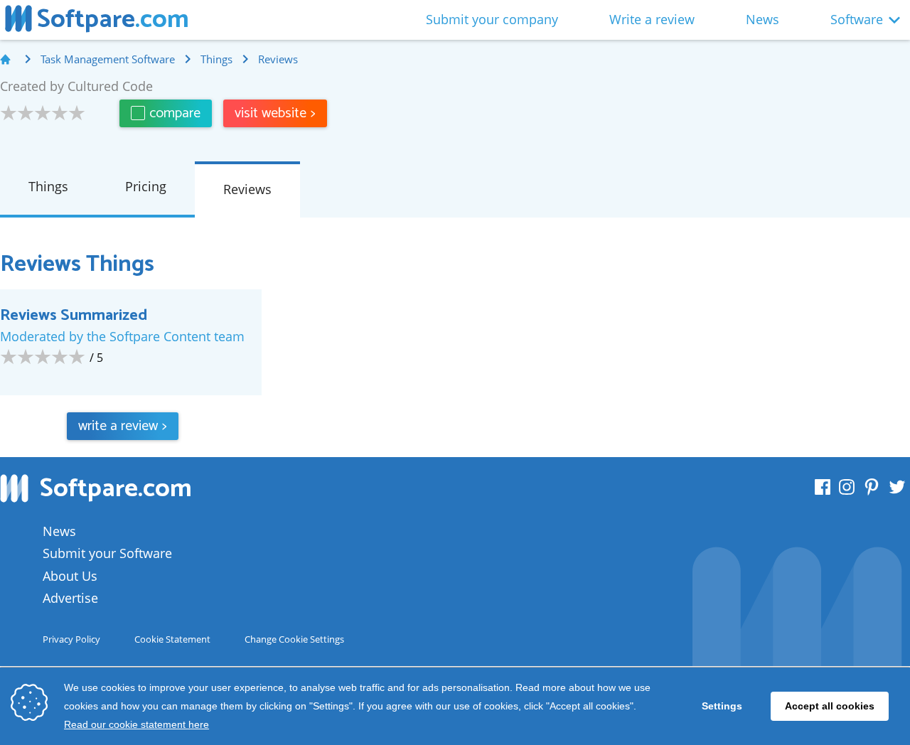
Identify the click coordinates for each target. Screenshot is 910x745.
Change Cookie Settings (294, 639)
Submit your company (492, 19)
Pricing (145, 186)
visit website (275, 113)
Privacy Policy (71, 639)
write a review (122, 426)
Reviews (247, 189)
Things (48, 186)
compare (174, 113)
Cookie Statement (172, 639)
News (762, 19)
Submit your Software (107, 553)
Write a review (652, 19)
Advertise (70, 597)
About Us (70, 575)
